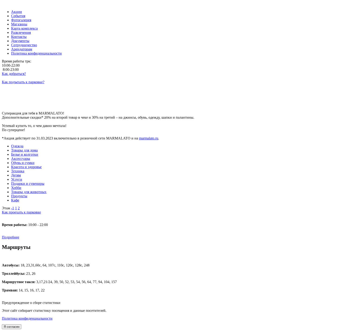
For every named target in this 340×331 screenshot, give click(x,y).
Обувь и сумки (22, 163)
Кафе (15, 200)
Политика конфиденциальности (27, 318)
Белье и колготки (24, 154)
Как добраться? (14, 74)
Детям (16, 175)
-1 (12, 208)
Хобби (16, 188)
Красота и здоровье (26, 167)
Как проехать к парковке (21, 212)
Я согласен (11, 326)
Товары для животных (28, 192)
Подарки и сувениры (27, 184)
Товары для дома (24, 150)
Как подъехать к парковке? (23, 82)
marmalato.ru (148, 138)
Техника (17, 171)
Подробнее (10, 237)
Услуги (16, 179)
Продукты (19, 196)
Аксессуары (20, 159)
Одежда (17, 146)
